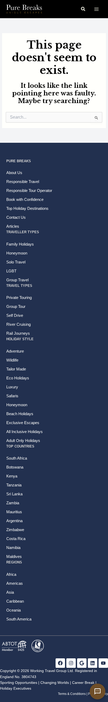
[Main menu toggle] (96, 9)
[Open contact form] (97, 691)
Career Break (83, 682)
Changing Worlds (54, 682)
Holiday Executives (15, 688)
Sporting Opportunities (18, 682)
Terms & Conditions (72, 694)
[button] (83, 9)
